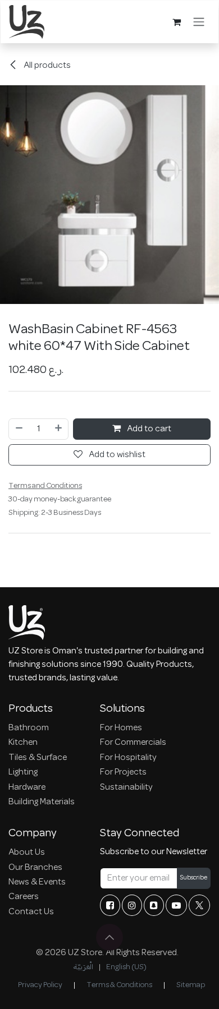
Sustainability (126, 787)
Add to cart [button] (148, 429)
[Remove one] (18, 429)
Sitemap (190, 985)
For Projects (123, 772)
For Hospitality (128, 757)
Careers (23, 897)
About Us (26, 852)
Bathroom (28, 728)
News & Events (37, 882)
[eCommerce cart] (176, 22)
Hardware (26, 787)
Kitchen (23, 742)
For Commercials (133, 742)
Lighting (23, 772)
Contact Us (31, 912)
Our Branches (35, 867)
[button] (109, 937)
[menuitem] (83, 967)
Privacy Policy (40, 985)
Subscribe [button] (193, 878)
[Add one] (59, 429)
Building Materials (41, 802)
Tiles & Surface (37, 757)
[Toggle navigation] (199, 22)
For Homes (121, 728)
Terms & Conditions (119, 985)
